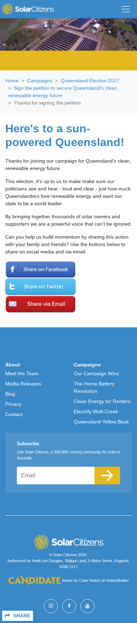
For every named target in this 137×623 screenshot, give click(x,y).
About (12, 364)
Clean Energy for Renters (102, 401)
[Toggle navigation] (126, 9)
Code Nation (89, 580)
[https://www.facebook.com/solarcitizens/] (69, 606)
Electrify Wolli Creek (96, 411)
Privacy (13, 404)
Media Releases (23, 383)
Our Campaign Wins (96, 373)
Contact (13, 414)
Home (12, 80)
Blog (10, 394)
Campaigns (39, 80)
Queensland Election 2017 (90, 80)
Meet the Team (22, 373)
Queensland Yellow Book (101, 421)
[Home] (27, 9)
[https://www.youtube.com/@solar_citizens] (87, 606)
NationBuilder (117, 580)
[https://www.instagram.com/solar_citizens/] (51, 606)
